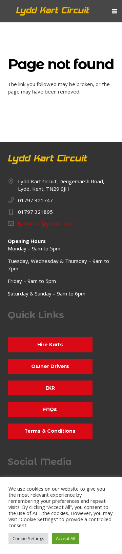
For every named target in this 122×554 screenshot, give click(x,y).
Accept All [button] (65, 538)
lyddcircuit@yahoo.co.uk (45, 223)
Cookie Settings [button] (28, 538)
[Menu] (114, 11)
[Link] (53, 11)
